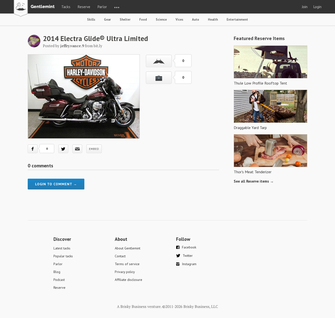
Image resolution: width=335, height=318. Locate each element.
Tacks (65, 6)
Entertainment (237, 19)
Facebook (189, 247)
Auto (195, 19)
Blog (56, 272)
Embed (94, 149)
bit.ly (98, 45)
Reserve (84, 6)
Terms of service (127, 264)
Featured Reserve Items (259, 38)
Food (143, 19)
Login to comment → (56, 184)
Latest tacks (61, 248)
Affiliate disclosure (128, 279)
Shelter (125, 19)
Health (213, 19)
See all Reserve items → (254, 181)
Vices (179, 19)
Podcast (59, 279)
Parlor (102, 6)
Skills (91, 19)
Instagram (189, 264)
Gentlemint (35, 9)
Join (305, 6)
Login (317, 6)
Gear (107, 19)
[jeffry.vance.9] (34, 46)
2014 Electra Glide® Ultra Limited (95, 38)
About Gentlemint (127, 248)
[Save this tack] (159, 78)
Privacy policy (125, 272)
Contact (120, 256)
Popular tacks (63, 256)
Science (161, 19)
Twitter (188, 255)
